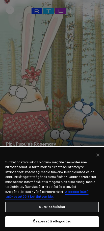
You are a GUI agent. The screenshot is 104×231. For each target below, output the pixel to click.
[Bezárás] (97, 155)
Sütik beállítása (52, 207)
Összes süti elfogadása (52, 221)
